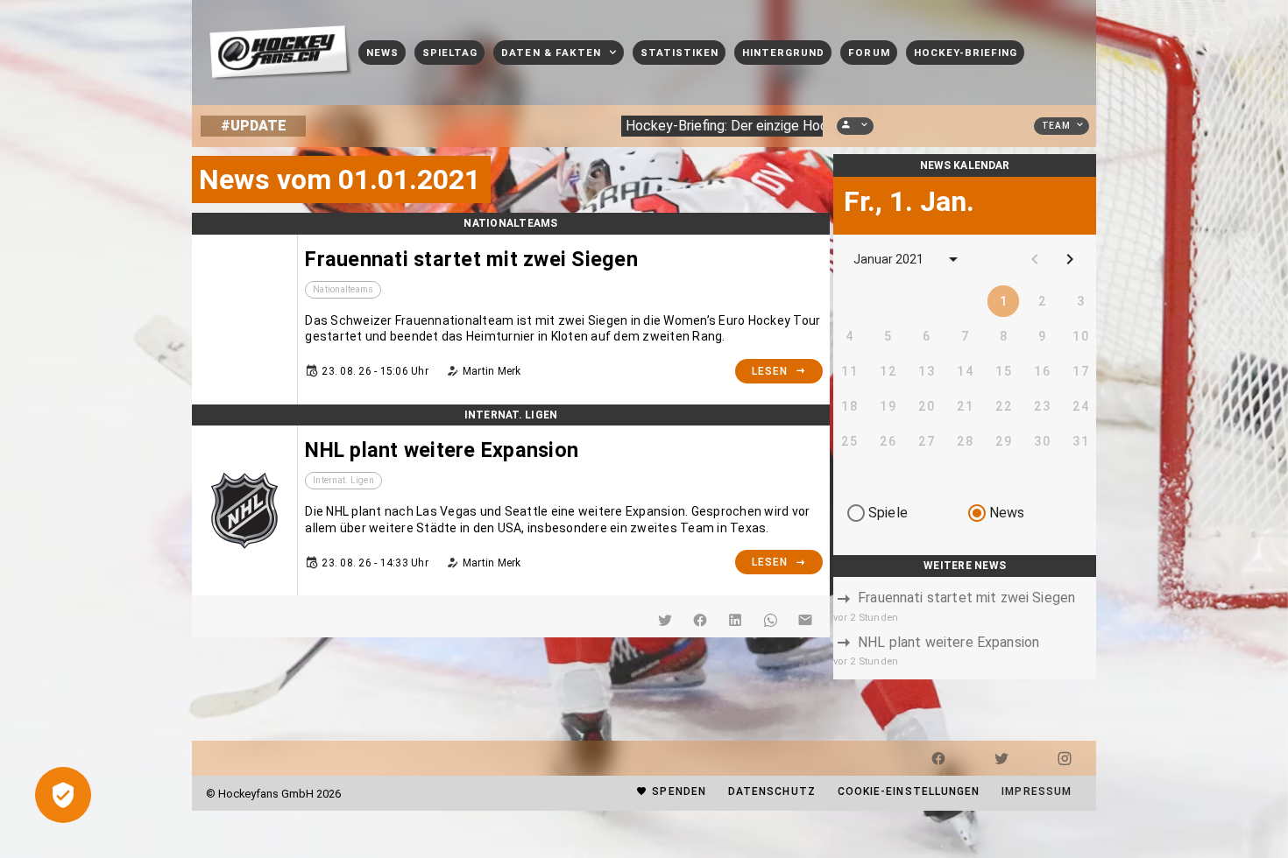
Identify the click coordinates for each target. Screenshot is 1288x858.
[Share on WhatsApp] (770, 619)
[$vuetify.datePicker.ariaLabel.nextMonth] (1070, 259)
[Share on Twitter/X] (665, 619)
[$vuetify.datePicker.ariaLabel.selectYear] (953, 259)
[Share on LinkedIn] (735, 619)
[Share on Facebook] (700, 619)
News (1007, 512)
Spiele (888, 512)
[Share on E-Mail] (805, 619)
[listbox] (964, 628)
